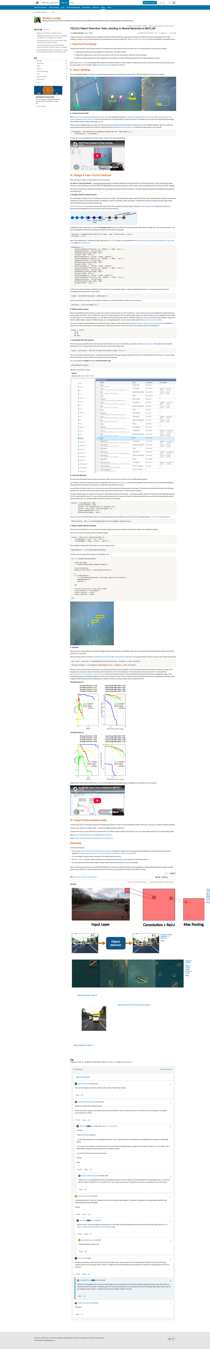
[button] (169, 2)
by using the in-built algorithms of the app (140, 117)
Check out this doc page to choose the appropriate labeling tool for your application (108, 853)
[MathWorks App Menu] (174, 2)
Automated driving (52, 71)
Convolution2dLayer (144, 240)
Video (52, 66)
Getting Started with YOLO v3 (83, 1045)
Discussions (86, 7)
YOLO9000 (113, 240)
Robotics (52, 69)
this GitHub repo (103, 65)
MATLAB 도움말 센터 (50, 3)
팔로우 (173, 873)
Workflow (94, 877)
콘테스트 (96, 7)
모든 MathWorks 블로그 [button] (40, 12)
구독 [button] (52, 12)
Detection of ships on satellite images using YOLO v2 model (188, 967)
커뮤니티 (64, 3)
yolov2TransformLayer (78, 206)
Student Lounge (51, 18)
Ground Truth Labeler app (82, 117)
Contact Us (100, 1338)
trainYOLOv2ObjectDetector (160, 517)
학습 (72, 3)
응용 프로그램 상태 (81, 1338)
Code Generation (52, 76)
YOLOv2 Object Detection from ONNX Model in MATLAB (92, 835)
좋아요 (163, 33)
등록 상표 (45, 1338)
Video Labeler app (101, 117)
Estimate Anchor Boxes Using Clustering (149, 323)
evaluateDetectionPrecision (101, 657)
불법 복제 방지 (69, 1338)
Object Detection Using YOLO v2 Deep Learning (134, 1005)
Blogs (103, 7)
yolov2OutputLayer (148, 206)
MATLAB (52, 61)
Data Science (52, 79)
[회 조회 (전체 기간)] (138, 33)
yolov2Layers (147, 344)
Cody (62, 7)
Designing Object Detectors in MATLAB (166, 936)
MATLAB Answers (40, 7)
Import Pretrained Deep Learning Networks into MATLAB (94, 838)
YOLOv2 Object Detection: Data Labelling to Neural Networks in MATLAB (112, 28)
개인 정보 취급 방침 (56, 1338)
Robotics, (84, 877)
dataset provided (82, 63)
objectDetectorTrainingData (122, 127)
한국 (172, 1339)
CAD (52, 74)
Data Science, (77, 877)
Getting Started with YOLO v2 (87, 995)
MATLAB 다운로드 (150, 3)
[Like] (165, 873)
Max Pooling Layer (83, 243)
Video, (89, 877)
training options (121, 482)
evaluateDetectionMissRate (123, 657)
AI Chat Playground (73, 7)
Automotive (52, 63)
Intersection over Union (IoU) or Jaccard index (88, 674)
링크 (83, 1062)
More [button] (109, 7)
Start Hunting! (41, 106)
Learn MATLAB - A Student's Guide (51, 33)
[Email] (165, 877)
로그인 (163, 3)
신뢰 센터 (37, 1338)
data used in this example (139, 39)
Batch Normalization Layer (161, 240)
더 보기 (38, 82)
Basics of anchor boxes (151, 320)
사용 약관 (92, 1338)
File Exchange (53, 7)
